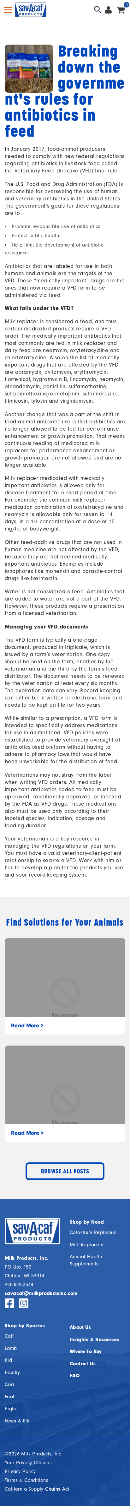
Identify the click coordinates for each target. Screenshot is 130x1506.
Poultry (12, 1372)
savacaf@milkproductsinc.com (41, 1293)
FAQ (75, 1375)
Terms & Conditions (26, 1480)
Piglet (11, 1408)
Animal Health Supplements (86, 1260)
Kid (8, 1360)
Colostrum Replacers (93, 1232)
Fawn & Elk (17, 1421)
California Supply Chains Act (37, 1489)
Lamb (11, 1348)
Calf (9, 1336)
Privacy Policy (20, 1471)
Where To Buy (86, 1351)
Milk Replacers (86, 1245)
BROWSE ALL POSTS (65, 1171)
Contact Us (83, 1364)
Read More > (27, 1025)
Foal (10, 1397)
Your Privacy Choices (28, 1462)
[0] (121, 9)
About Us (80, 1327)
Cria (9, 1384)
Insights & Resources (94, 1339)
